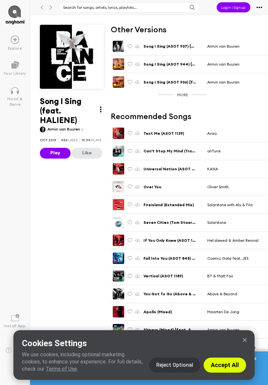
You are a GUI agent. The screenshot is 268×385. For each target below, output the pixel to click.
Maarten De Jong (223, 311)
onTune (214, 150)
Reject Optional (174, 365)
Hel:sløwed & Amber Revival (233, 240)
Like (87, 153)
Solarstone (216, 222)
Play (55, 153)
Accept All (225, 365)
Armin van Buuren (64, 129)
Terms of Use (61, 369)
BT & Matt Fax (220, 275)
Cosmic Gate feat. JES (227, 258)
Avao (212, 133)
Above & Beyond (222, 293)
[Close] (244, 340)
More (182, 94)
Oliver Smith (218, 186)
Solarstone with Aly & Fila (230, 204)
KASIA (212, 168)
